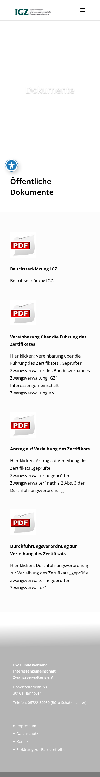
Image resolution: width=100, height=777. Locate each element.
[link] (32, 10)
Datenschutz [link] (27, 733)
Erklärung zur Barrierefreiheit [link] (42, 749)
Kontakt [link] (23, 741)
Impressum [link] (26, 725)
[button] (83, 13)
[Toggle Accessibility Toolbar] (11, 165)
